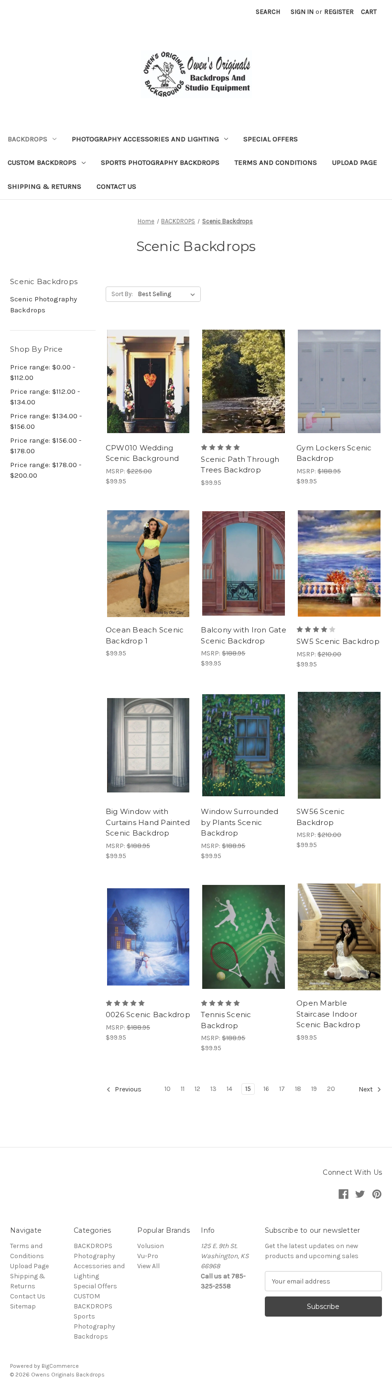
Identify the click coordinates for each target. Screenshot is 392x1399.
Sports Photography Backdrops (160, 162)
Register (339, 12)
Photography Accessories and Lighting (145, 139)
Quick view (140, 364)
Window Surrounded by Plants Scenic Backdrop (239, 822)
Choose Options (148, 398)
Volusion (150, 1246)
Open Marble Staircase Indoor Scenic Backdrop (328, 1013)
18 (298, 1089)
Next (366, 1090)
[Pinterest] (377, 1194)
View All (148, 1266)
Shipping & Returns (44, 186)
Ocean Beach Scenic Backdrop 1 (145, 635)
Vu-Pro (147, 1256)
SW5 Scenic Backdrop (338, 641)
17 (282, 1089)
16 (266, 1089)
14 (229, 1089)
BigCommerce (60, 1366)
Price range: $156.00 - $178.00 (45, 446)
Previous (127, 1090)
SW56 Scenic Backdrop (320, 817)
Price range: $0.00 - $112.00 (42, 372)
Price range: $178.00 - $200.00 (45, 470)
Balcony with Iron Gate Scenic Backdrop (243, 635)
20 (331, 1089)
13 (213, 1089)
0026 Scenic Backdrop (148, 1014)
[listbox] (168, 294)
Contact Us (116, 186)
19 (314, 1089)
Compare (145, 381)
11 (183, 1089)
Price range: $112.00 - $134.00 (45, 397)
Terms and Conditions (276, 162)
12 (197, 1089)
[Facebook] (343, 1194)
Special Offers (270, 139)
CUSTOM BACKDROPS (42, 162)
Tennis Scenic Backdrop (226, 1020)
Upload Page (354, 162)
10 (167, 1089)
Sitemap (23, 1306)
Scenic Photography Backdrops (43, 304)
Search (268, 12)
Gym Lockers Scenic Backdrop (334, 453)
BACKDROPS (27, 139)
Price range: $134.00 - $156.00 (46, 421)
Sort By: (122, 294)
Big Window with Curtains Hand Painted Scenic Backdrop (148, 822)
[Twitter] (360, 1194)
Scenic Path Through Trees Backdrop (240, 465)
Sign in (302, 12)
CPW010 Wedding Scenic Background (142, 453)
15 (248, 1089)
